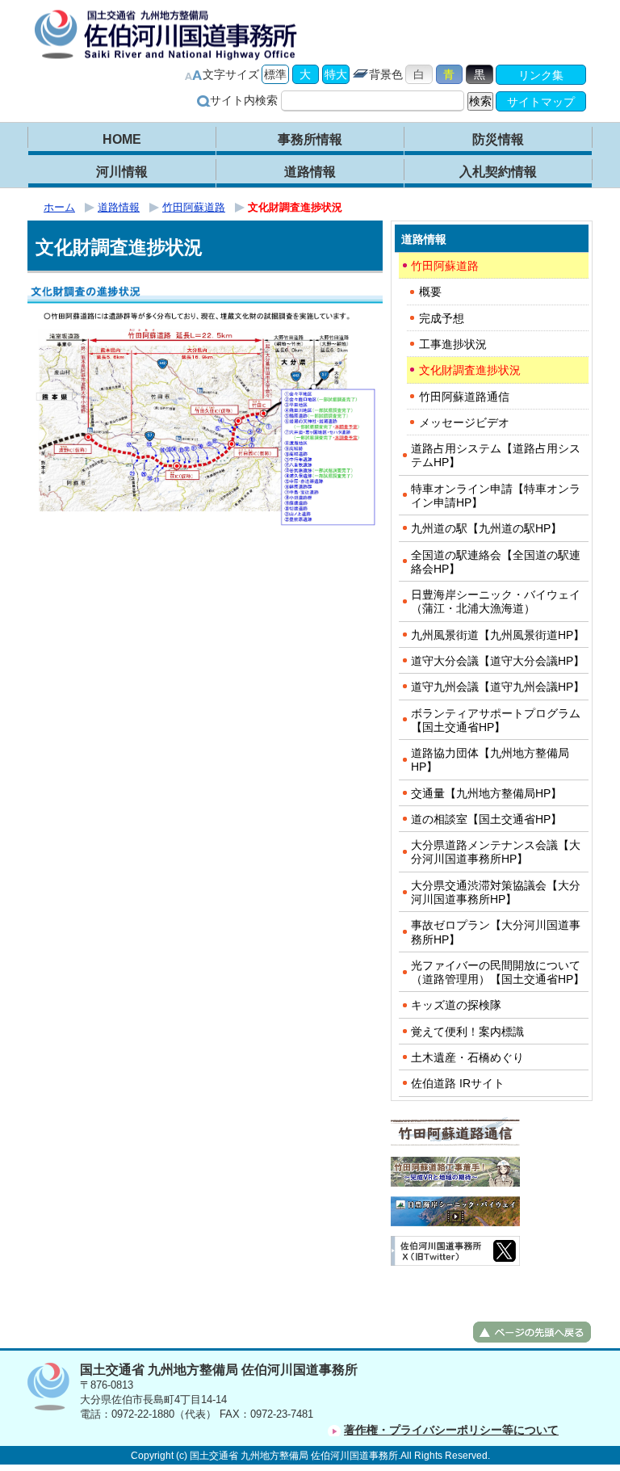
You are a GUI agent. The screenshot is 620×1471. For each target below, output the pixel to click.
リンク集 (540, 75)
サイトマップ (541, 101)
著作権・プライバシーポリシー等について (451, 1429)
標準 (275, 74)
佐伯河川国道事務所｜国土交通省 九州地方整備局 (168, 34)
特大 (336, 74)
